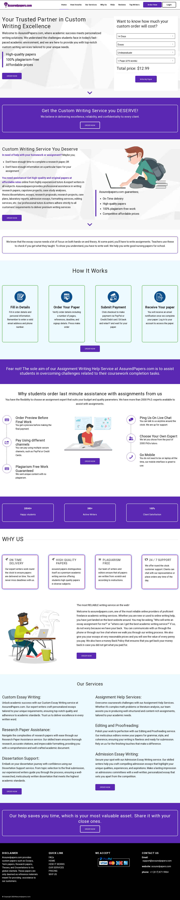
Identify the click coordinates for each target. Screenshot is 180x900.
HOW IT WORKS (57, 864)
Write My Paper (146, 79)
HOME (52, 860)
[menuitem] (63, 4)
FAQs (51, 857)
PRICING (53, 871)
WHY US (53, 874)
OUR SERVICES (56, 867)
